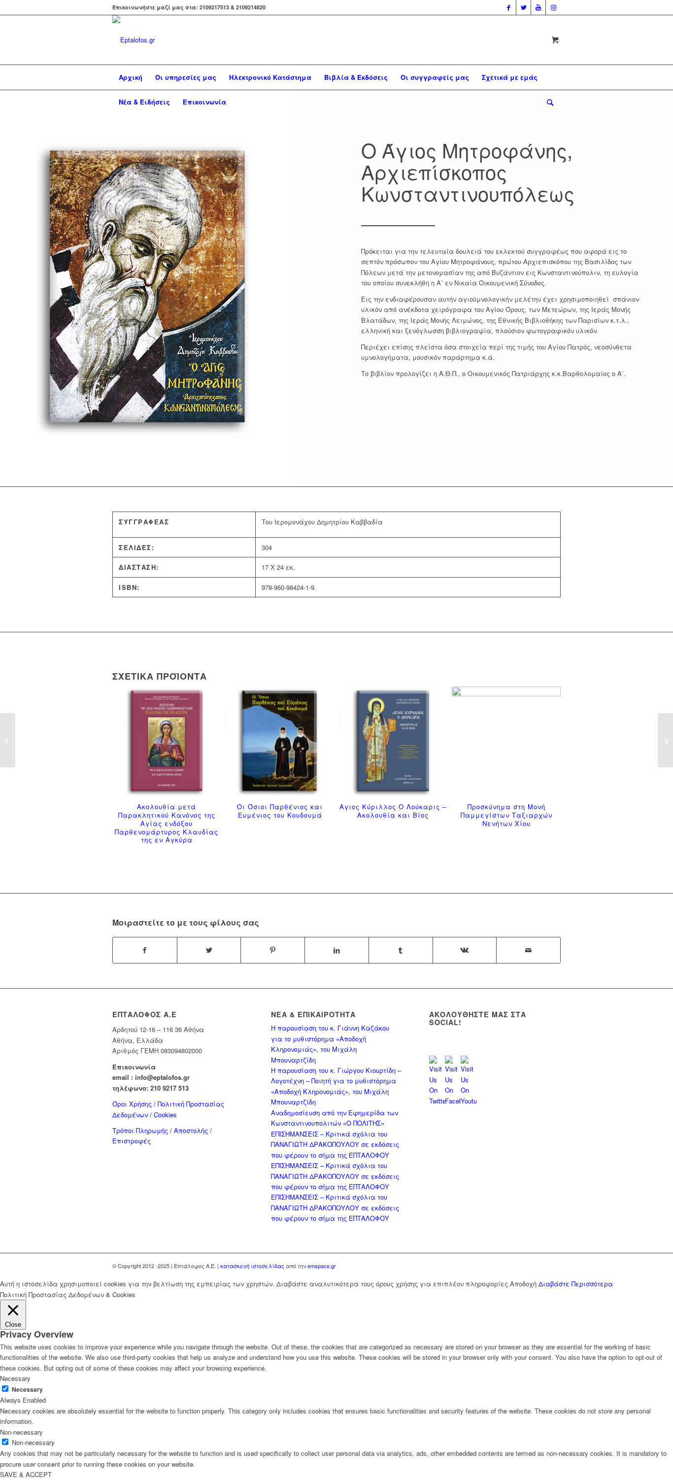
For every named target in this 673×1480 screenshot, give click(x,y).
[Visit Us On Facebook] (453, 1100)
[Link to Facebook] (509, 7)
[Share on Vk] (465, 950)
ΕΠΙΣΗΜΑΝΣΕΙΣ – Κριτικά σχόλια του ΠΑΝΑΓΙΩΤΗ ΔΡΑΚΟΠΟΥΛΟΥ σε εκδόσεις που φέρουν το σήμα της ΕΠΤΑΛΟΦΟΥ (335, 1144)
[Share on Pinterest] (272, 950)
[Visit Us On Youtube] (468, 1100)
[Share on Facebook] (145, 950)
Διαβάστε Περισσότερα (575, 1283)
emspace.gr (321, 1266)
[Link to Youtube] (538, 7)
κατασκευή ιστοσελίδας (252, 1266)
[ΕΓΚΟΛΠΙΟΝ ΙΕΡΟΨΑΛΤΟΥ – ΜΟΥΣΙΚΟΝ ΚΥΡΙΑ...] (665, 740)
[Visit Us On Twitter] (437, 1100)
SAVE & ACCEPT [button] (26, 1474)
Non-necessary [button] (21, 1432)
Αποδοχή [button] (523, 1283)
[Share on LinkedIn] (337, 950)
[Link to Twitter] (523, 7)
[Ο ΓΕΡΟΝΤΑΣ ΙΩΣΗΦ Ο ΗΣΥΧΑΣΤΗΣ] (7, 740)
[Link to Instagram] (553, 7)
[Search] (546, 102)
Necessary (27, 1389)
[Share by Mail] (528, 950)
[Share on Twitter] (209, 950)
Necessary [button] (15, 1378)
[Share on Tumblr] (401, 950)
